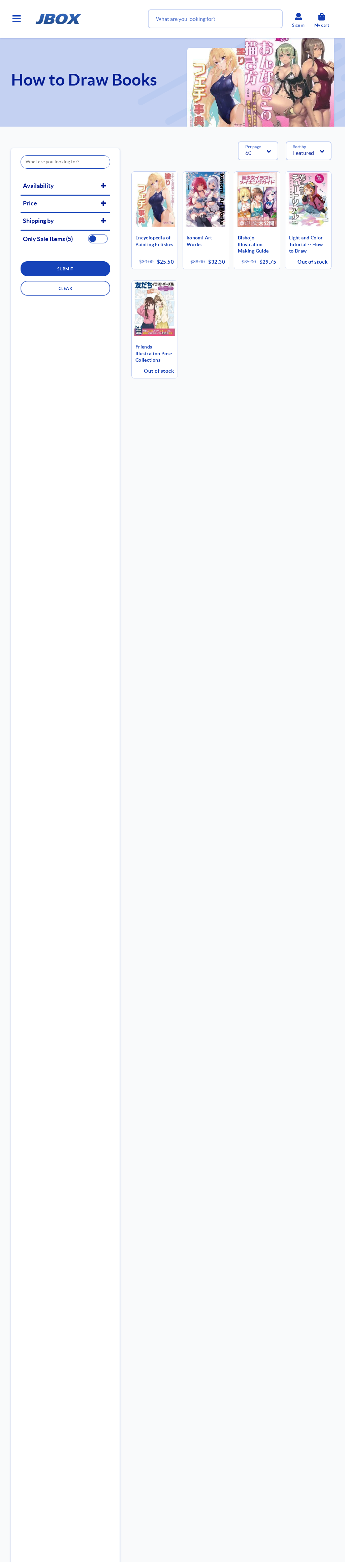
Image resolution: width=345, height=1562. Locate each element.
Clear (65, 288)
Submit (65, 269)
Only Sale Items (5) (48, 239)
